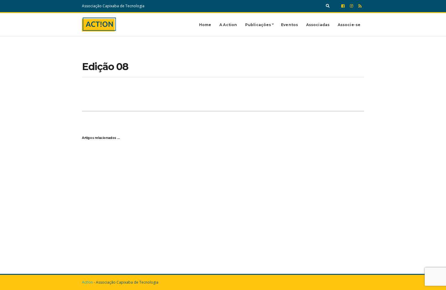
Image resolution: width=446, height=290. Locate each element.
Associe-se (349, 24)
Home (205, 24)
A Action (228, 24)
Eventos (289, 24)
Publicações (258, 24)
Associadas (317, 24)
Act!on (87, 282)
